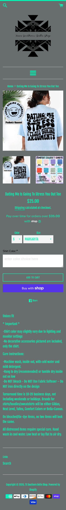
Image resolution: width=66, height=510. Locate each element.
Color (16, 232)
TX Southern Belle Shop (36, 484)
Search (7, 463)
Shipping (20, 208)
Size (38, 232)
